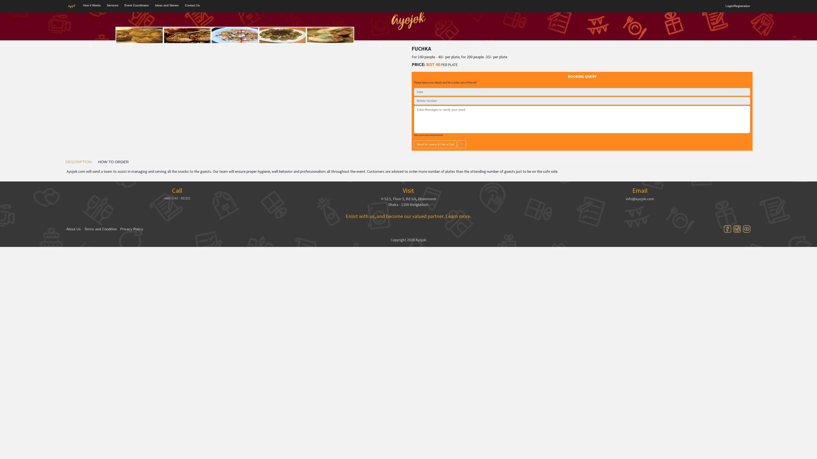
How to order (113, 162)
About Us (73, 229)
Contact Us (192, 5)
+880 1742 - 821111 (177, 198)
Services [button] (112, 5)
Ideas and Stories (167, 5)
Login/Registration (738, 6)
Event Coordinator (136, 5)
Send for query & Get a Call (435, 144)
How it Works (92, 5)
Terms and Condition (100, 229)
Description (79, 162)
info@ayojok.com (640, 198)
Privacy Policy (131, 229)
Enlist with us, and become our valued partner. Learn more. (408, 216)
